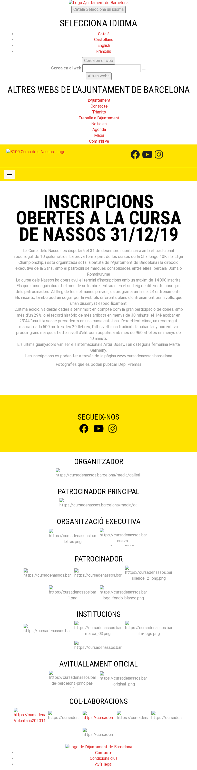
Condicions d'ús (103, 758)
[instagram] (159, 156)
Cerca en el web (66, 68)
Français (103, 51)
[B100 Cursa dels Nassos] (35, 152)
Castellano (103, 39)
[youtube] (147, 156)
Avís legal (103, 764)
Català (98, 9)
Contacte (103, 752)
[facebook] (135, 156)
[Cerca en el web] (144, 69)
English (103, 45)
